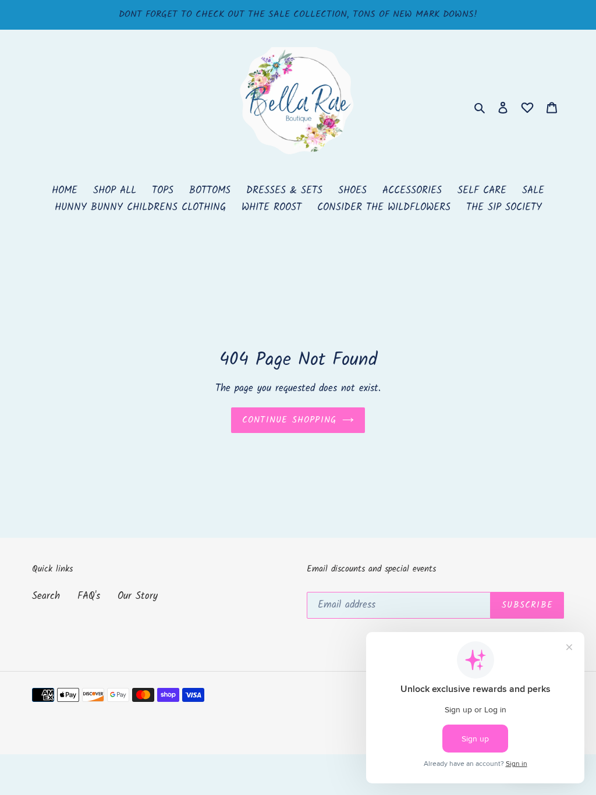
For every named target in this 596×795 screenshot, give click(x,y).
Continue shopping (289, 420)
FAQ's (88, 596)
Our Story (138, 596)
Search (46, 596)
